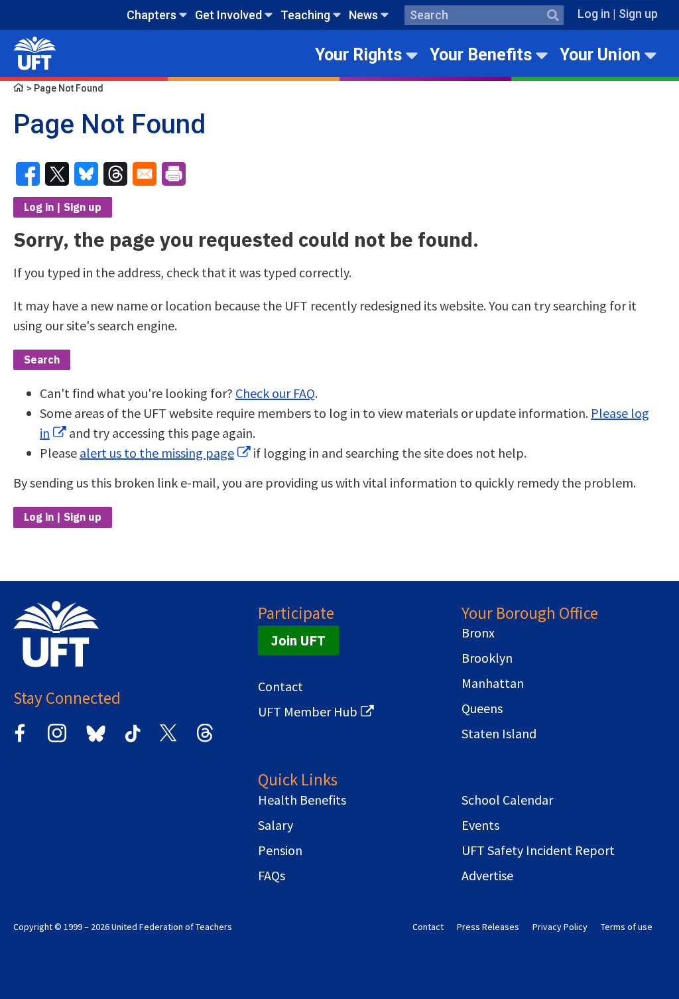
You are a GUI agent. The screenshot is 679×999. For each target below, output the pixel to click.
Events (480, 825)
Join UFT (298, 640)
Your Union (600, 54)
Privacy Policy (559, 927)
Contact (280, 686)
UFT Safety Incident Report (538, 850)
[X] (168, 740)
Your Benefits (481, 54)
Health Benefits (302, 800)
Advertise (487, 875)
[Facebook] (20, 740)
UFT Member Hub (307, 711)
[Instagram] (57, 740)
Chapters (151, 15)
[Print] (174, 174)
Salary (275, 825)
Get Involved (228, 15)
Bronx (478, 633)
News (363, 15)
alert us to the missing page (157, 452)
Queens (482, 708)
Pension (280, 850)
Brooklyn (487, 658)
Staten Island (499, 733)
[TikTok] (131, 740)
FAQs (271, 875)
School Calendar (507, 800)
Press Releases (488, 927)
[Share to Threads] (115, 174)
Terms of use (626, 927)
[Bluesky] (94, 742)
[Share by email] (144, 174)
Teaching (305, 15)
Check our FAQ (275, 393)
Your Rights (358, 54)
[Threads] (205, 740)
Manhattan (493, 683)
